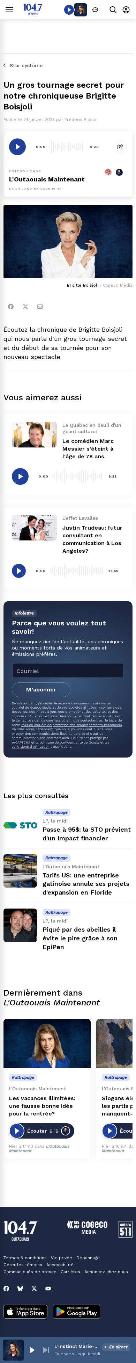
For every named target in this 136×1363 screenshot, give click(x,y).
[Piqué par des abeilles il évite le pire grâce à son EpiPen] (20, 925)
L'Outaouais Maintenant (47, 179)
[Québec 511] (126, 1236)
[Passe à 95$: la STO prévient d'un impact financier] (20, 825)
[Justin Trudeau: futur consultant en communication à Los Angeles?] (34, 527)
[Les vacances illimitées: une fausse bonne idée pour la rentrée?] (47, 1043)
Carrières (70, 1271)
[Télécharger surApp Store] (25, 1312)
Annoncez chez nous (106, 1271)
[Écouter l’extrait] (17, 146)
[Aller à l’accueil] (33, 12)
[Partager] (120, 146)
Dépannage (88, 1257)
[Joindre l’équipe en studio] (95, 10)
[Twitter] (25, 306)
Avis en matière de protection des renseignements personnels (71, 725)
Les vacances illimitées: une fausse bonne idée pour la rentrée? (42, 1106)
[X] (34, 1288)
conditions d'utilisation (31, 746)
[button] (32, 1350)
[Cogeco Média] (87, 1232)
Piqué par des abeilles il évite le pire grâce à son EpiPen (80, 938)
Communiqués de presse (29, 1271)
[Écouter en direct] (69, 9)
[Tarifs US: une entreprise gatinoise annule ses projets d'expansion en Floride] (20, 871)
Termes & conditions (25, 1257)
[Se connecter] (126, 9)
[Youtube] (48, 1288)
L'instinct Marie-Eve (76, 1346)
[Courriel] (40, 306)
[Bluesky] (20, 1288)
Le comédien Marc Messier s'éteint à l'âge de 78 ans (88, 449)
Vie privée (61, 1257)
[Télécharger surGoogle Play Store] (76, 1312)
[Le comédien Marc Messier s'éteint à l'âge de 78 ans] (34, 434)
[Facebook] (10, 306)
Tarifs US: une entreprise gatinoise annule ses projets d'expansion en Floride (86, 883)
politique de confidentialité (61, 742)
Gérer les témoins (22, 1264)
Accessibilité (60, 1264)
